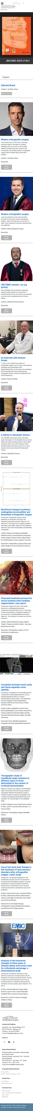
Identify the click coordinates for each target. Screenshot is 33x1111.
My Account (5, 1095)
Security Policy (6, 1091)
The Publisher (5, 1081)
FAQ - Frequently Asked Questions (11, 1093)
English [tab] (5, 77)
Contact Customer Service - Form (10, 1074)
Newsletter (5, 1097)
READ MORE (6, 167)
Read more (6, 94)
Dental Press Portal (6, 1083)
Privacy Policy (5, 1072)
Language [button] (4, 9)
